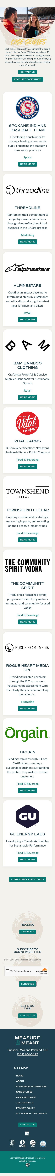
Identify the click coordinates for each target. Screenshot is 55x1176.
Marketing (27, 235)
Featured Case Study (27, 79)
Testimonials (24, 1103)
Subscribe (27, 984)
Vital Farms (27, 441)
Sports (27, 157)
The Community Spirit (27, 585)
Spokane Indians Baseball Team (27, 128)
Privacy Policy (25, 1108)
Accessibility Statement (31, 1113)
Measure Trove (26, 1097)
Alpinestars (27, 285)
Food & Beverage (28, 459)
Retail (27, 313)
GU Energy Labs (27, 834)
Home (19, 1076)
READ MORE (27, 164)
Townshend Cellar (27, 510)
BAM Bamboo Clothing (27, 365)
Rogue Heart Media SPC (27, 667)
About (20, 1081)
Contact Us (27, 72)
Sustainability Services (31, 1086)
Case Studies (24, 1092)
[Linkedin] (27, 1133)
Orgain (27, 752)
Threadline (27, 208)
